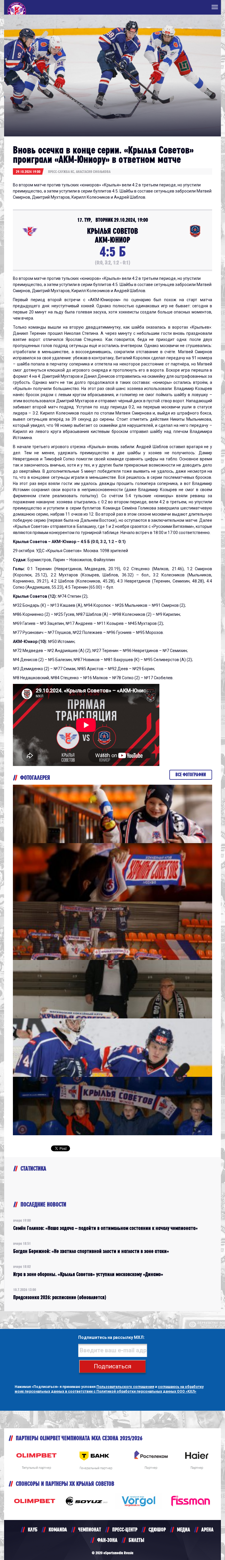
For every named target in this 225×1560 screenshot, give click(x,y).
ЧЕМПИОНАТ (89, 1529)
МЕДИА (183, 1529)
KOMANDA (58, 1529)
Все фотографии (190, 774)
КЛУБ (33, 1529)
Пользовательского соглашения (125, 1387)
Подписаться (112, 1366)
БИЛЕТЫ (136, 1540)
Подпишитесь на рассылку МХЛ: (111, 1337)
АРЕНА (207, 1529)
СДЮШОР (157, 1529)
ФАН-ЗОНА (107, 1540)
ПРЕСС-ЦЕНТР (124, 1529)
